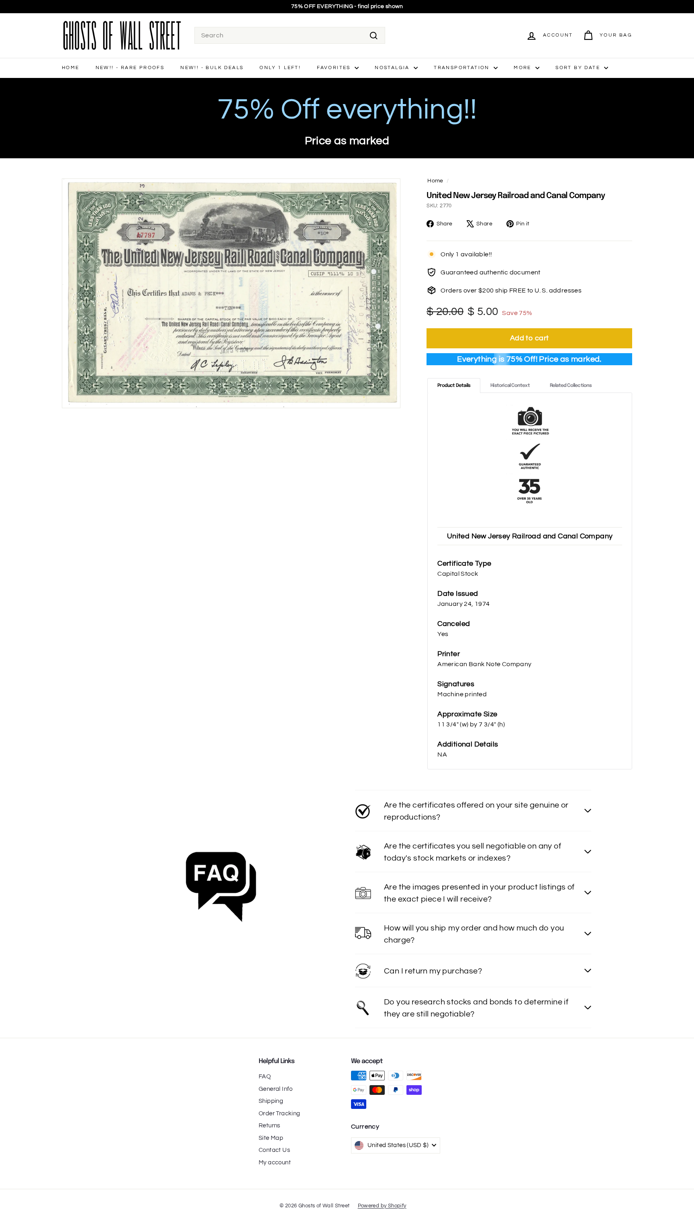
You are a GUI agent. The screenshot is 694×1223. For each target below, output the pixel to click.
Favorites (335, 67)
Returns (269, 1126)
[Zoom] (231, 293)
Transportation (463, 67)
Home (71, 67)
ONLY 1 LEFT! (280, 67)
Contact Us (274, 1150)
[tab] (453, 385)
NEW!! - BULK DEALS (211, 67)
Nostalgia (393, 67)
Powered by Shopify (382, 1206)
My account (275, 1163)
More (523, 67)
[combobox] (289, 35)
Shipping (271, 1101)
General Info (276, 1089)
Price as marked (347, 141)
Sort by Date (578, 67)
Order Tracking (279, 1114)
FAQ (265, 1077)
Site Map (271, 1138)
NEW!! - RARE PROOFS (130, 67)
